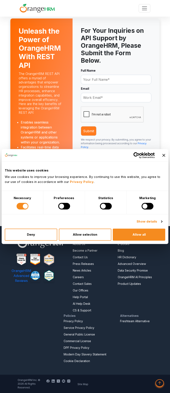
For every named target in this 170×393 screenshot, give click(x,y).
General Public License (79, 334)
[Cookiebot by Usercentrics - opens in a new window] (136, 155)
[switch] (64, 206)
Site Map (83, 384)
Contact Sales (82, 283)
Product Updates (129, 283)
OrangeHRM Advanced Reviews (21, 276)
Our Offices (80, 290)
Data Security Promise (133, 270)
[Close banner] (163, 155)
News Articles (82, 270)
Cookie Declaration (77, 361)
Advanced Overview (132, 264)
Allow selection (85, 234)
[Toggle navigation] (144, 8)
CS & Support (82, 310)
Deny (31, 234)
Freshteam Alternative (135, 321)
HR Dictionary (127, 257)
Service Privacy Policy (79, 327)
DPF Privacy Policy (76, 347)
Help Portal (80, 297)
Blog (121, 250)
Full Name (88, 70)
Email (85, 88)
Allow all (139, 234)
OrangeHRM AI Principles (135, 277)
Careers (78, 277)
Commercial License (77, 341)
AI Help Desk (81, 303)
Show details (147, 221)
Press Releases (83, 264)
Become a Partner (85, 250)
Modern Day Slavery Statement (85, 354)
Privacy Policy (73, 321)
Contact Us (80, 257)
